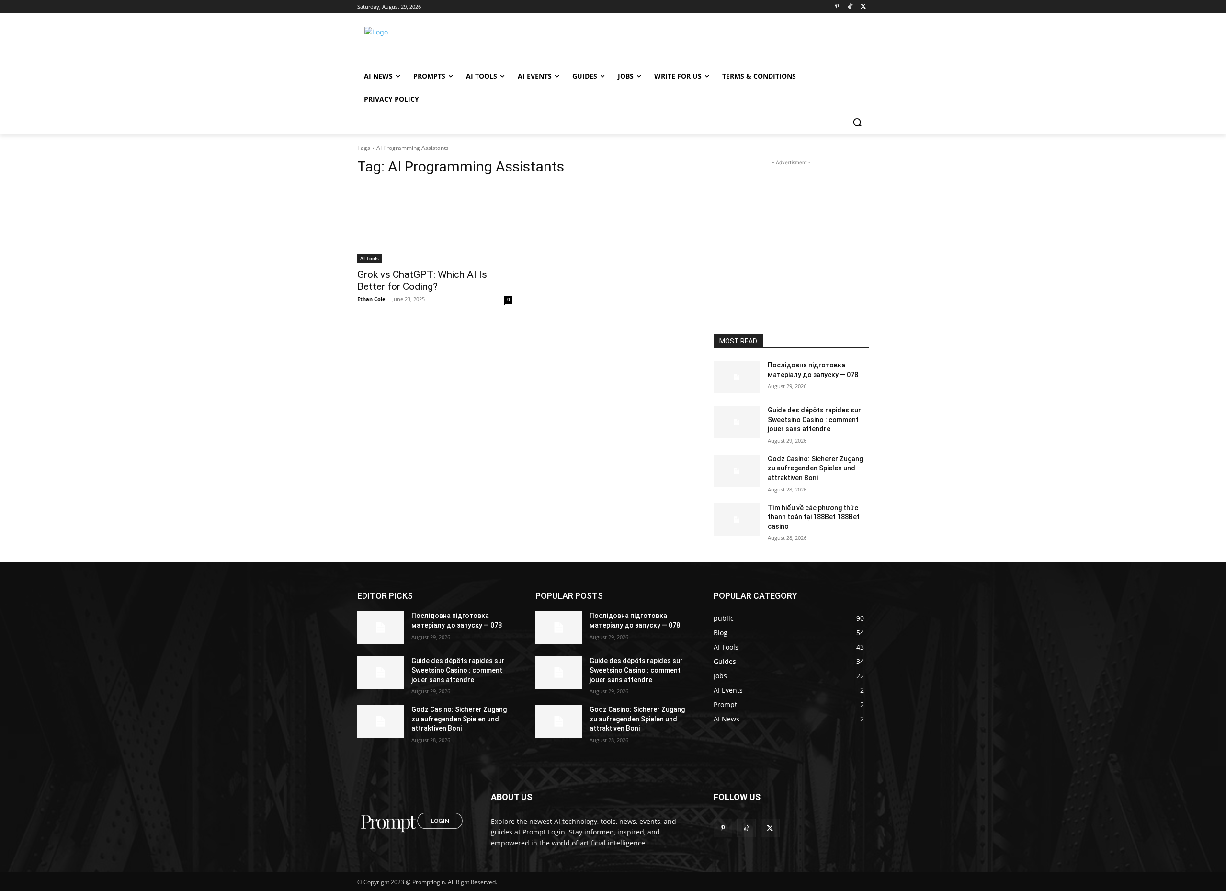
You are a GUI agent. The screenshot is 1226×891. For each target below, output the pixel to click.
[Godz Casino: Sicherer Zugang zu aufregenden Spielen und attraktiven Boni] (737, 471)
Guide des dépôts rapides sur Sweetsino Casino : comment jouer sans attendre (814, 419)
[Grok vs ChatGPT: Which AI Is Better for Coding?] (434, 224)
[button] (857, 122)
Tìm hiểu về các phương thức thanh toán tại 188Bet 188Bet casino (814, 517)
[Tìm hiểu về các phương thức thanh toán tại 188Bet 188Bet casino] (737, 519)
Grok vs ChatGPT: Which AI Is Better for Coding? (422, 280)
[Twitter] (863, 6)
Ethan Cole (371, 299)
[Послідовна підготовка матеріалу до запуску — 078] (737, 377)
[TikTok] (849, 6)
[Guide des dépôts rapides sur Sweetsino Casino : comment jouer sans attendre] (737, 422)
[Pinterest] (836, 6)
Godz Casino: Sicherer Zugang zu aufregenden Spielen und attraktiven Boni (815, 468)
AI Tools (369, 258)
